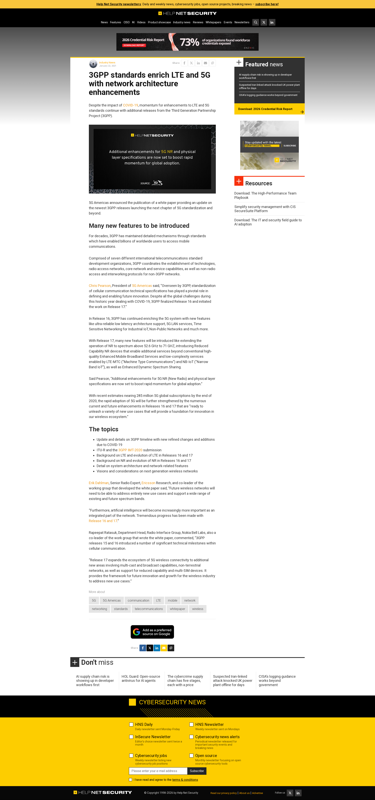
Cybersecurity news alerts (217, 736)
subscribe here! (267, 4)
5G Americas (142, 286)
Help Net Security (187, 792)
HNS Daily (144, 724)
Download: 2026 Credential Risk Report (265, 109)
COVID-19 (130, 105)
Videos (141, 22)
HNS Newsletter (209, 724)
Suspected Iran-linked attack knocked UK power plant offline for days (232, 680)
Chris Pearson (100, 286)
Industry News (107, 62)
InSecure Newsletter (153, 736)
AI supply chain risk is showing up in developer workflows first (95, 680)
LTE (158, 600)
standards (121, 609)
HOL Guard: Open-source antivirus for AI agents (141, 678)
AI (133, 22)
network (190, 600)
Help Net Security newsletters (118, 4)
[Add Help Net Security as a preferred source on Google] (212, 63)
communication (138, 600)
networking (99, 609)
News (104, 22)
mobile (172, 600)
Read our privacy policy (224, 793)
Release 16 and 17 (103, 521)
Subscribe (197, 771)
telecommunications (149, 609)
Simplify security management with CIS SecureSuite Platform (265, 209)
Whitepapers (213, 22)
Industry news (181, 22)
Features (115, 22)
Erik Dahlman (99, 483)
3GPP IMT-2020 (130, 450)
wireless (197, 609)
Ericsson (148, 483)
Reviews (198, 22)
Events (228, 22)
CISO (127, 22)
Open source (206, 755)
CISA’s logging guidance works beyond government (268, 95)
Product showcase (159, 22)
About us (244, 793)
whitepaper (177, 609)
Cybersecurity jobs (151, 755)
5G (94, 600)
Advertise (257, 793)
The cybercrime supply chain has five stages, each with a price (185, 680)
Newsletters (242, 22)
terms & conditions (185, 780)
